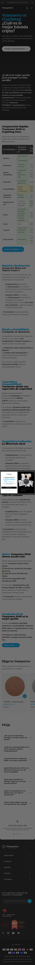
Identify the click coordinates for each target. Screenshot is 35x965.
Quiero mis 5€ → (9, 487)
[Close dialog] (33, 472)
